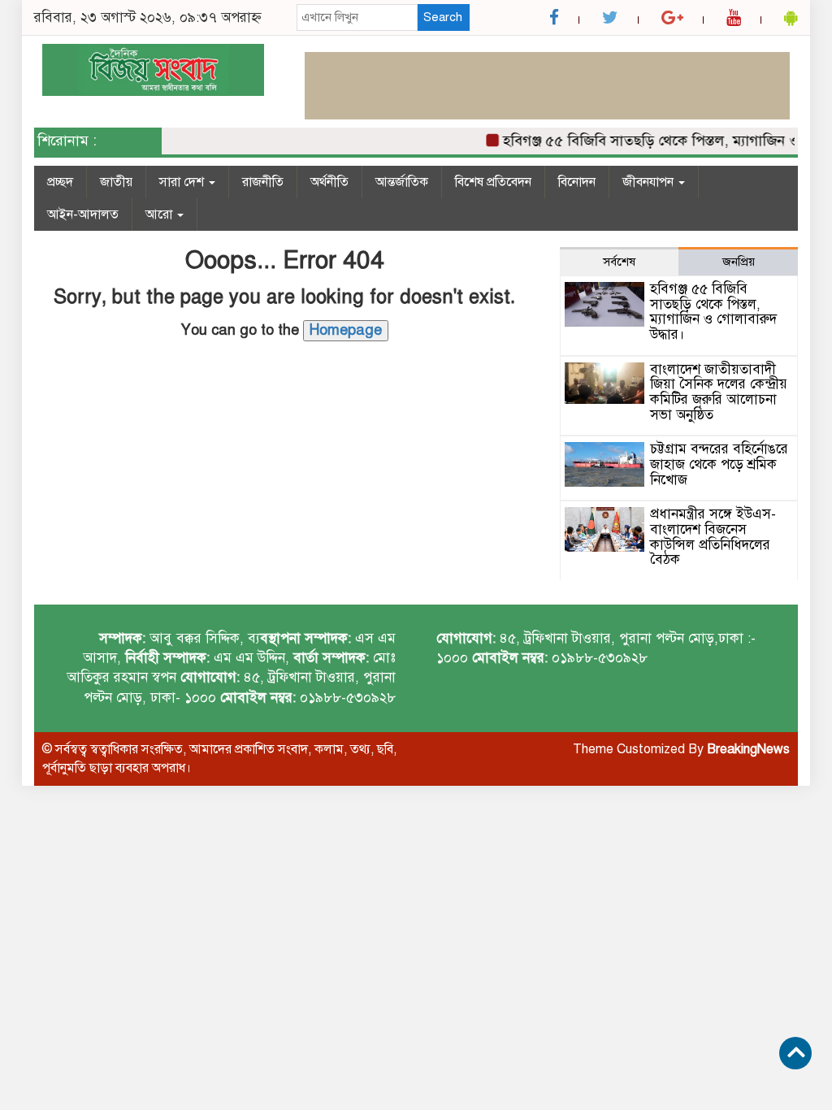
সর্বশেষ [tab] (619, 261)
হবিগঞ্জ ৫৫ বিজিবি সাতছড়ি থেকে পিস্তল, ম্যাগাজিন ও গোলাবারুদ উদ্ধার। (713, 311)
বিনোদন (577, 182)
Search (442, 17)
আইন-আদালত (83, 214)
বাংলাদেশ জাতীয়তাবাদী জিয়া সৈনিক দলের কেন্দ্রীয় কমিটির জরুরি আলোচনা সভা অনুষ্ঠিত (718, 392)
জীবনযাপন (649, 182)
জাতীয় (116, 182)
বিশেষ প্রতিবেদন (493, 182)
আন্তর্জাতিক (401, 182)
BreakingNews (748, 749)
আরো (160, 214)
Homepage (346, 330)
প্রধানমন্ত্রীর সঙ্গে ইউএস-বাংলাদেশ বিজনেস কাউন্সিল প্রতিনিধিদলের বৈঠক (713, 536)
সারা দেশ (183, 182)
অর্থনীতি (329, 182)
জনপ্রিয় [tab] (738, 261)
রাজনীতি (263, 182)
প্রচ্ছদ (60, 182)
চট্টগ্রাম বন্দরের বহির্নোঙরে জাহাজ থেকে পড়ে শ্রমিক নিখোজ (719, 464)
